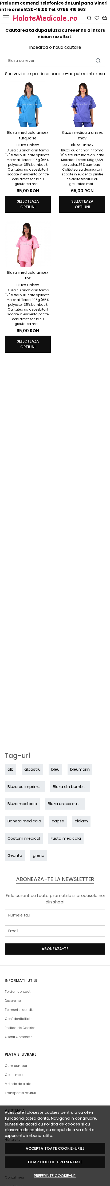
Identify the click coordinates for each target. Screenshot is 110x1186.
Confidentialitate (18, 1018)
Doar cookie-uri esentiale (55, 1162)
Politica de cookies (62, 1124)
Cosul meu (14, 1074)
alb (10, 769)
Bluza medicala (22, 803)
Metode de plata (18, 1084)
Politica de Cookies (20, 1028)
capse (58, 821)
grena (38, 855)
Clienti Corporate (18, 1037)
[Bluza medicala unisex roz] (28, 244)
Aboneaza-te (55, 948)
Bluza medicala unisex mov (82, 135)
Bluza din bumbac (70, 786)
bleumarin (80, 769)
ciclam (81, 821)
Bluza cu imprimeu (25, 786)
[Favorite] (97, 17)
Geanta (14, 855)
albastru (32, 769)
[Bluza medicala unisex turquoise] (28, 104)
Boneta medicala (24, 821)
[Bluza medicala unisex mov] (82, 104)
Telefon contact (17, 991)
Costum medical (23, 838)
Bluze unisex (28, 145)
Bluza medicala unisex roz (27, 275)
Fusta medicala (66, 838)
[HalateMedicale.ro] (49, 18)
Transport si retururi (20, 1093)
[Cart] (104, 17)
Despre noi (13, 1000)
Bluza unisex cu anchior (70, 803)
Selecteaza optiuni (28, 204)
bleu (55, 769)
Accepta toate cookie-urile (55, 1148)
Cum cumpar (16, 1065)
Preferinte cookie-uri (55, 1175)
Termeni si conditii (19, 1009)
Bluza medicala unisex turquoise (27, 135)
